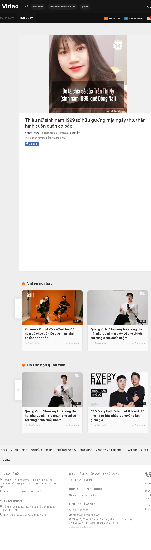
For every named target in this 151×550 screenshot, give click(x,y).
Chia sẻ (33, 143)
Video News (32, 132)
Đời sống (36, 450)
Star (4, 450)
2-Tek (144, 450)
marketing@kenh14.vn (85, 495)
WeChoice (38, 6)
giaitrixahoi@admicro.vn (86, 514)
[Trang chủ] (10, 6)
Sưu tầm (75, 132)
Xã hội (49, 450)
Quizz (6, 459)
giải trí (85, 6)
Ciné (24, 450)
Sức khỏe (86, 450)
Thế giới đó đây (66, 450)
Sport (117, 450)
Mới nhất (26, 18)
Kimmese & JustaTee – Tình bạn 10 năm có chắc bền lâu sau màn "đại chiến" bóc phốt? (49, 333)
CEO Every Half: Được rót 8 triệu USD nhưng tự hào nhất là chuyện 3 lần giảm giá (118, 415)
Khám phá (131, 450)
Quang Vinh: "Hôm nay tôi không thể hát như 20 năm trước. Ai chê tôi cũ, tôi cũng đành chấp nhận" (117, 333)
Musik (14, 450)
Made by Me (102, 450)
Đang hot (7, 18)
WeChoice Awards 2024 (62, 6)
